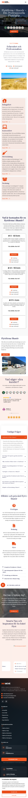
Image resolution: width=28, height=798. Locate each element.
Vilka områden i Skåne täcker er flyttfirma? (13, 461)
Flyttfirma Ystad (5, 730)
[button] (14, 567)
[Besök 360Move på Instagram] (6, 701)
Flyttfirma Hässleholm (7, 733)
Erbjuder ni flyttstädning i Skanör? (11, 487)
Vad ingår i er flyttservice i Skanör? (11, 471)
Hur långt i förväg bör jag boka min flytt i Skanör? (12, 456)
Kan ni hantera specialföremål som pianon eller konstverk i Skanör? (13, 482)
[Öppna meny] (25, 2)
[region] (14, 788)
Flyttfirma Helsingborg (7, 737)
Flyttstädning (7, 157)
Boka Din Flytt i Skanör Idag (11, 578)
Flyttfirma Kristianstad (7, 735)
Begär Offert (5, 121)
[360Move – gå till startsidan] (5, 2)
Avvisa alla (14, 795)
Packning (5, 183)
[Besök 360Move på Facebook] (2, 701)
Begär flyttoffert (5, 720)
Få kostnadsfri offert (14, 759)
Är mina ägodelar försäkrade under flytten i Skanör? (13, 476)
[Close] (26, 778)
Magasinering (5, 715)
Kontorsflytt (7, 131)
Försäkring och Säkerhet (11, 575)
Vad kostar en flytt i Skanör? (9, 437)
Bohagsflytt (6, 105)
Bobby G (8, 409)
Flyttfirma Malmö (5, 728)
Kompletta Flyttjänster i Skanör (12, 567)
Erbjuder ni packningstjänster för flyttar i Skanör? (12, 466)
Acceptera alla (14, 792)
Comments (8, 671)
